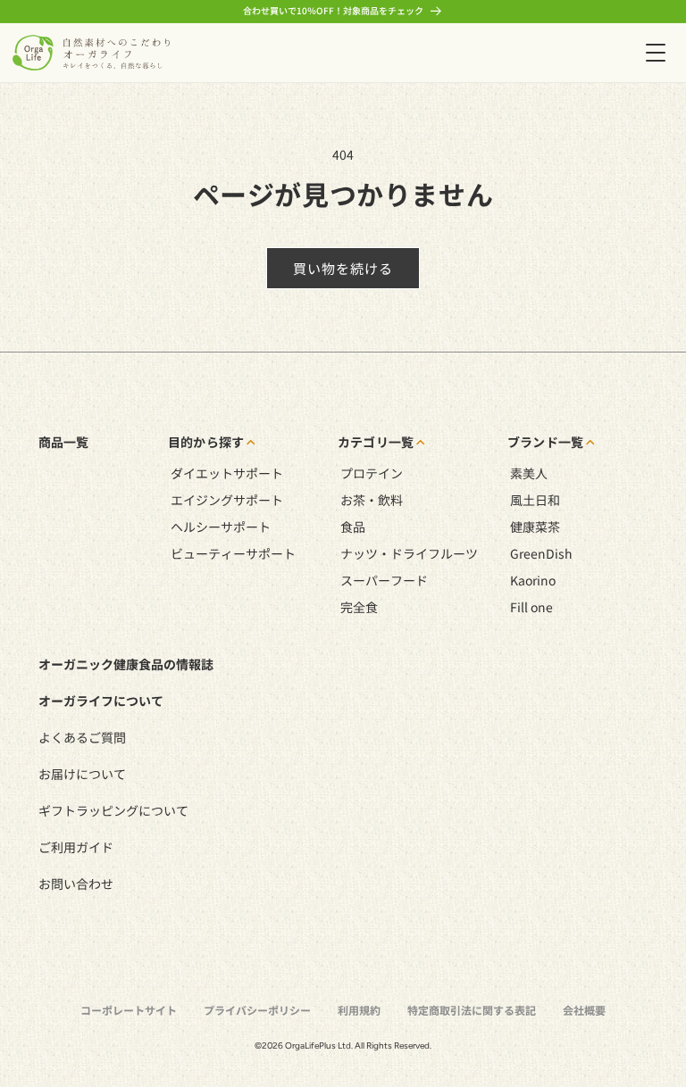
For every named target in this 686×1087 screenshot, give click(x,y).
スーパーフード (384, 580)
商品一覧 (63, 442)
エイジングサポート (227, 500)
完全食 (359, 607)
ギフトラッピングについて (113, 810)
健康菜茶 (535, 526)
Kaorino (533, 580)
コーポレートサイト (128, 1009)
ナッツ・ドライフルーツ (409, 553)
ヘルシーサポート (221, 526)
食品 (352, 526)
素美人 (529, 473)
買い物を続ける (343, 268)
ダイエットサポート (227, 473)
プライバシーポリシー (257, 1009)
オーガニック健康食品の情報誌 (125, 664)
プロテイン (371, 473)
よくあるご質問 (82, 737)
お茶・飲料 (371, 500)
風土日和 (535, 500)
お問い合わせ (75, 883)
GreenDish (541, 553)
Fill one (531, 607)
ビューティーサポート (233, 553)
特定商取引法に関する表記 (471, 1009)
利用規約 (359, 1009)
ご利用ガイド (75, 847)
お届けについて (82, 774)
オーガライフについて (100, 700)
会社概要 (584, 1009)
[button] (655, 52)
